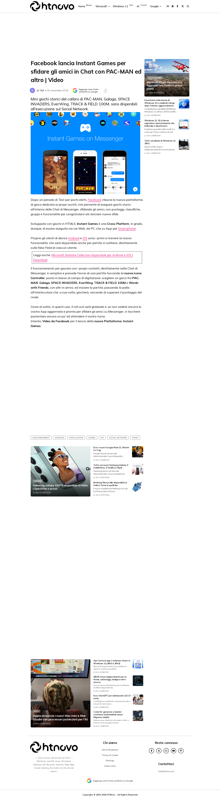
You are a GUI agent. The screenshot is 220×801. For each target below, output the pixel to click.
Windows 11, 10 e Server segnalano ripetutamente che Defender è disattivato (159, 123)
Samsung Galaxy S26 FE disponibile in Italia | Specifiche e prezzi (60, 487)
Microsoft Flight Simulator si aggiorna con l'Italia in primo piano (164, 85)
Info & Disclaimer (110, 749)
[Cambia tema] (172, 6)
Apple (36, 711)
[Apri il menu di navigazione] (167, 6)
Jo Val (40, 90)
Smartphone (127, 228)
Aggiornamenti (41, 437)
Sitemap (110, 760)
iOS (84, 238)
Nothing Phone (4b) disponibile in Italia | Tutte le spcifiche (110, 484)
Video (135, 437)
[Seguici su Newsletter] (166, 750)
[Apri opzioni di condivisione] (105, 90)
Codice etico (110, 766)
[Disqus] (87, 538)
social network (118, 437)
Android (73, 238)
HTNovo (111, 794)
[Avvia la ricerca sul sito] (188, 6)
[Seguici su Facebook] (177, 6)
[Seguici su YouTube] (173, 750)
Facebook (94, 200)
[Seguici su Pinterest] (180, 750)
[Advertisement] (110, 36)
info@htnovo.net (166, 771)
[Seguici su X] (182, 6)
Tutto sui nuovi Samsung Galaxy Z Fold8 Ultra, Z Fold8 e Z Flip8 (110, 466)
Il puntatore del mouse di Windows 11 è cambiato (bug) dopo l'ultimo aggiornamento (159, 103)
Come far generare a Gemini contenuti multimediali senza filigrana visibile (108, 714)
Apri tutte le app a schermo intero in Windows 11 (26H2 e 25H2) (111, 662)
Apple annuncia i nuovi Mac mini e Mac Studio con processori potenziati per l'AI (60, 717)
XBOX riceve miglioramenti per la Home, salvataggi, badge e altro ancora (109, 679)
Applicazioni (76, 437)
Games (91, 437)
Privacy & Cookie (110, 755)
